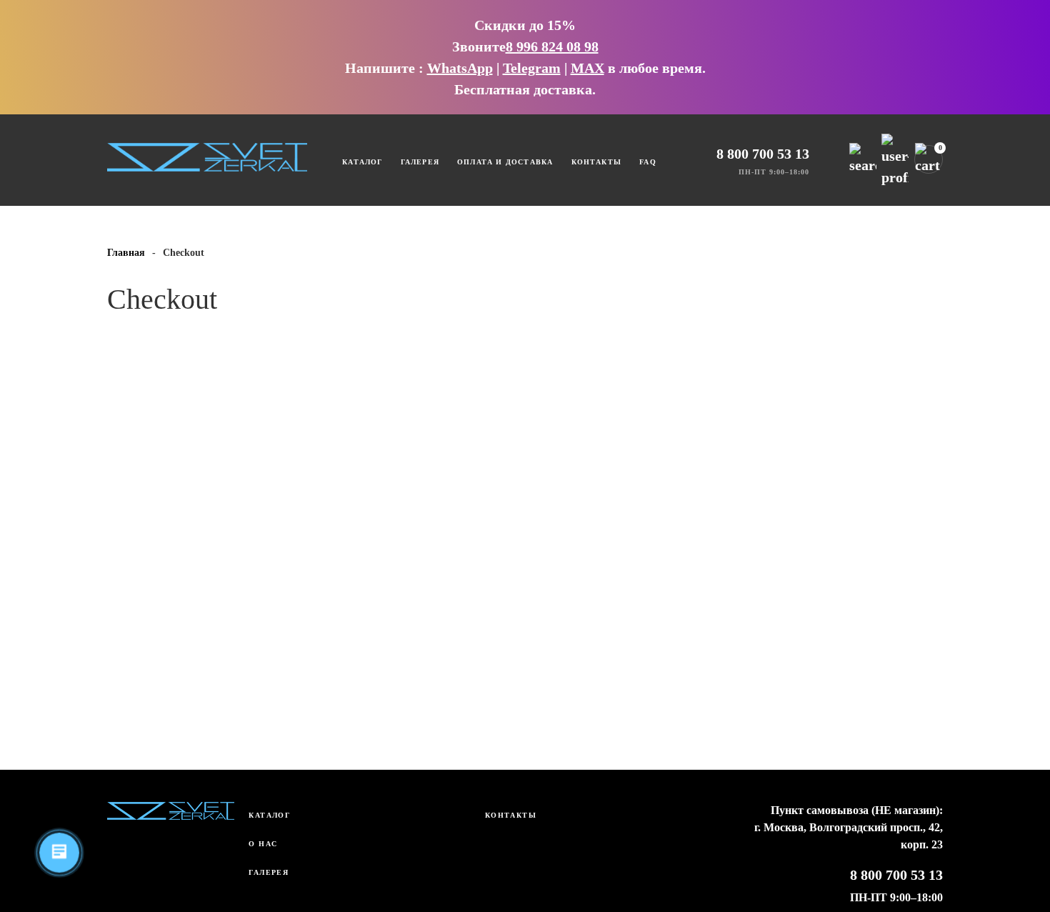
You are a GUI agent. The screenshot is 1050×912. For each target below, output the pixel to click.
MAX (587, 68)
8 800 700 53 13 (762, 154)
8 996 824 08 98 (552, 46)
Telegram (532, 68)
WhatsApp (460, 68)
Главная (126, 252)
